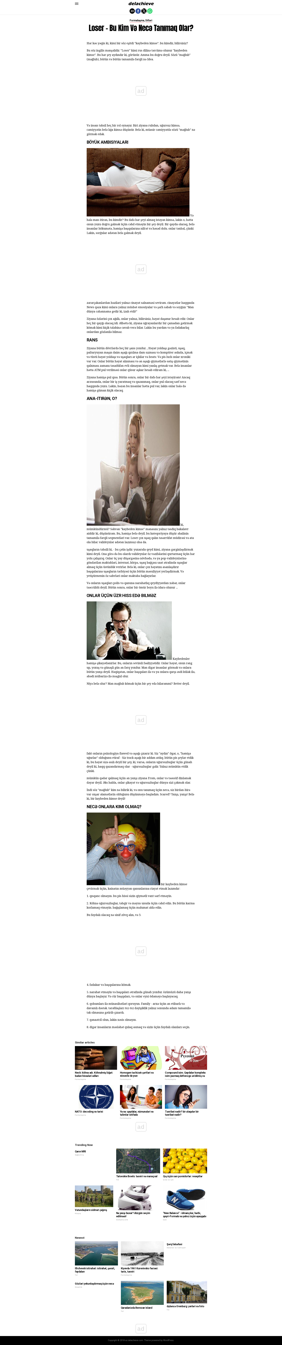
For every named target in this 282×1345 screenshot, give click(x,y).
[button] (76, 4)
